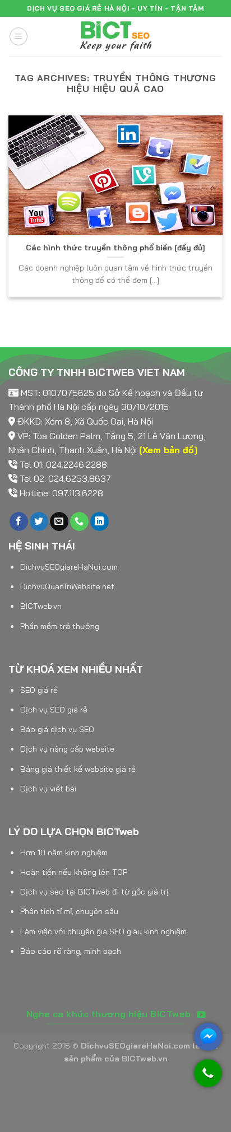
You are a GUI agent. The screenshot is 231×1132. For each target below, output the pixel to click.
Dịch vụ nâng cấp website (67, 749)
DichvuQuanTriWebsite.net (67, 586)
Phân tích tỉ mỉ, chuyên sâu (69, 911)
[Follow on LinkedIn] (99, 521)
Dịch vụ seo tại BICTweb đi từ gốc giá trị (94, 892)
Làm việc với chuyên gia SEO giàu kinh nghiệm (103, 931)
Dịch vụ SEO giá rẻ (53, 710)
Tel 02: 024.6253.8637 (65, 478)
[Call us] (79, 521)
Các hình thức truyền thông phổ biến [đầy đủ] (115, 247)
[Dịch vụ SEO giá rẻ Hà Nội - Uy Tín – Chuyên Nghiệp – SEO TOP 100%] (115, 36)
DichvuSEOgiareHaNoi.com (69, 567)
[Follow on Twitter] (39, 521)
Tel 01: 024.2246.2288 (63, 464)
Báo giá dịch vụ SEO (57, 729)
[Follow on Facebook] (19, 521)
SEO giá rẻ (39, 690)
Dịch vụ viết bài (48, 789)
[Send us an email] (59, 521)
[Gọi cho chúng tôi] (208, 1078)
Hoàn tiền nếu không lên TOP (73, 872)
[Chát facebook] (208, 1037)
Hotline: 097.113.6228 (61, 493)
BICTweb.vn (41, 606)
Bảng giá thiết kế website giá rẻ (78, 769)
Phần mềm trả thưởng (59, 626)
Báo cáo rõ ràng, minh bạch (70, 951)
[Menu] (18, 36)
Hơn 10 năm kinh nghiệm (64, 852)
